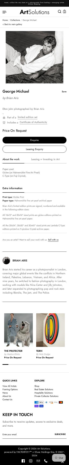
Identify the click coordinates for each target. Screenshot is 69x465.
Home (5, 20)
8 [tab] (46, 364)
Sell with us (53, 239)
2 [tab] (11, 364)
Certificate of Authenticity (33, 122)
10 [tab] (58, 364)
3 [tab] (17, 364)
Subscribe (60, 434)
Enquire (34, 140)
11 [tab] (63, 364)
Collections (15, 20)
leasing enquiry (34, 149)
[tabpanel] (34, 57)
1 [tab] (5, 364)
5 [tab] (29, 364)
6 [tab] (35, 364)
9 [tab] (52, 364)
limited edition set (27, 117)
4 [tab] (23, 364)
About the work (11, 159)
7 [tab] (40, 364)
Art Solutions (43, 448)
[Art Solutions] (34, 11)
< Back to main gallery (12, 24)
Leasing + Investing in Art (45, 159)
